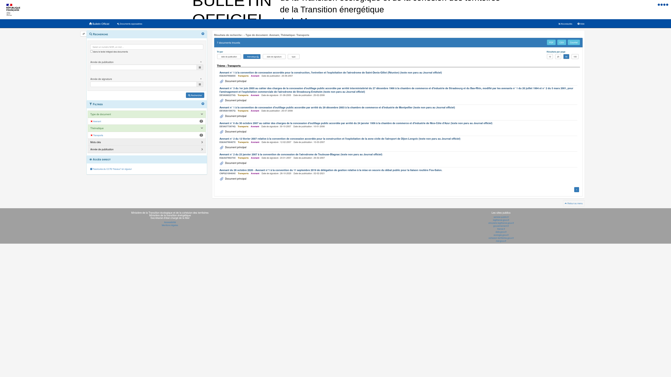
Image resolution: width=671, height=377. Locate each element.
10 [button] (550, 56)
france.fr (501, 228)
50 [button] (566, 56)
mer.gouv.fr (501, 240)
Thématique (97, 128)
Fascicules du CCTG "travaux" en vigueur (112, 168)
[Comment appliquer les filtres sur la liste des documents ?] (202, 103)
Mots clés (95, 142)
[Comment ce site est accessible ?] (659, 4)
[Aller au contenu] (662, 4)
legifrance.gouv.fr (501, 219)
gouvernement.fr (501, 225)
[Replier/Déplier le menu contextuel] (83, 33)
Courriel (574, 42)
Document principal (235, 81)
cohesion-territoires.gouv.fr (501, 237)
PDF (551, 42)
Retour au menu (575, 203)
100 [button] (575, 56)
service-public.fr (501, 216)
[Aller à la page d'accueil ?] (667, 4)
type (293, 56)
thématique (252, 56)
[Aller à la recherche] (664, 4)
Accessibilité (170, 222)
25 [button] (558, 56)
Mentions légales (170, 225)
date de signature (274, 56)
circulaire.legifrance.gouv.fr (501, 222)
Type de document (100, 114)
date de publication (229, 56)
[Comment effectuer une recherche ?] (202, 33)
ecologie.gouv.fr (501, 234)
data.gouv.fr (501, 231)
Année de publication (102, 149)
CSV (562, 42)
